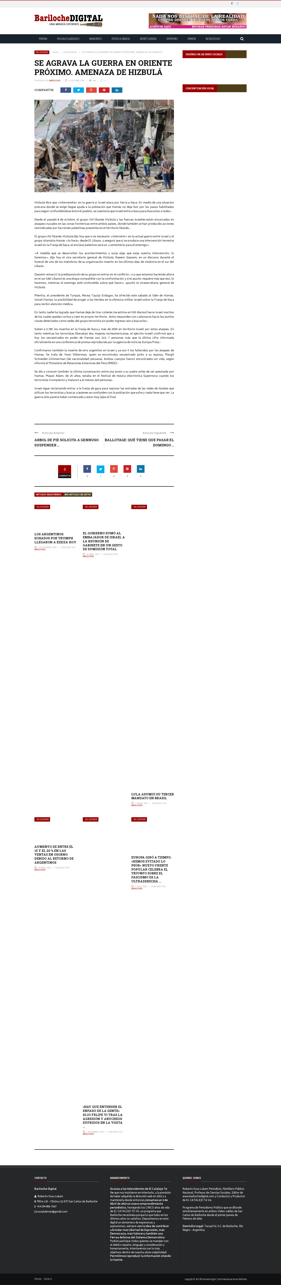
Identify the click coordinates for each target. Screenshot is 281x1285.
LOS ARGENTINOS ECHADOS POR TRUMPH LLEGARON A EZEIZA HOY (55, 538)
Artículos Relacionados (48, 494)
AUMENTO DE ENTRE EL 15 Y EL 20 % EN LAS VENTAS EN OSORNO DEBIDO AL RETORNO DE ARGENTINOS (54, 854)
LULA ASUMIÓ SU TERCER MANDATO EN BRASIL (152, 796)
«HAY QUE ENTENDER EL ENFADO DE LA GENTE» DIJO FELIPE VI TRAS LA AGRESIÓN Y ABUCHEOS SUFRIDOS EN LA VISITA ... (103, 1117)
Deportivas (172, 39)
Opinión (192, 39)
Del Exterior (42, 52)
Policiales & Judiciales (68, 39)
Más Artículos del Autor (77, 494)
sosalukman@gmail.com (52, 1212)
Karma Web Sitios (240, 1279)
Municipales (95, 39)
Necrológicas (213, 39)
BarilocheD (55, 80)
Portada (43, 39)
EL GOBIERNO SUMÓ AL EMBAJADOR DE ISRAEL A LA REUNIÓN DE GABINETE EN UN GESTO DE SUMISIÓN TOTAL (104, 541)
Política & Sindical (121, 39)
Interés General (148, 39)
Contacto (48, 1279)
